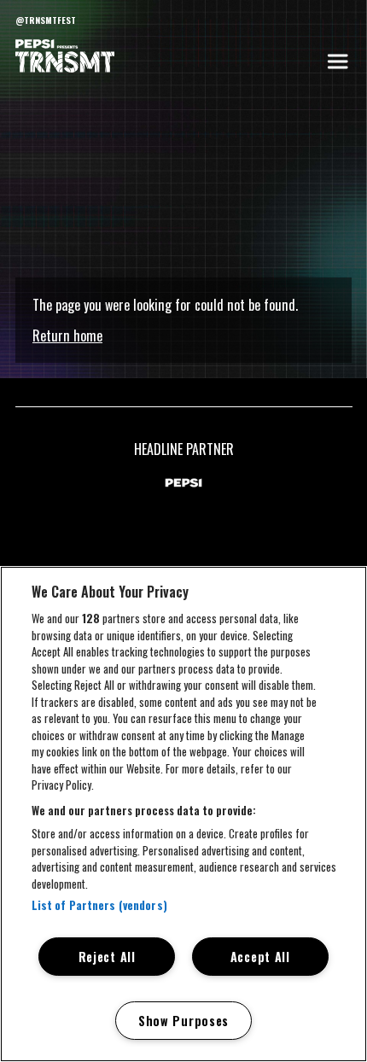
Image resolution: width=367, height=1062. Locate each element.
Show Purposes (183, 1021)
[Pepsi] (183, 484)
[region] (183, 814)
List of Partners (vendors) (99, 904)
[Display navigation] (337, 61)
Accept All (260, 957)
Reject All (107, 957)
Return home (67, 335)
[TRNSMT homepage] (64, 56)
